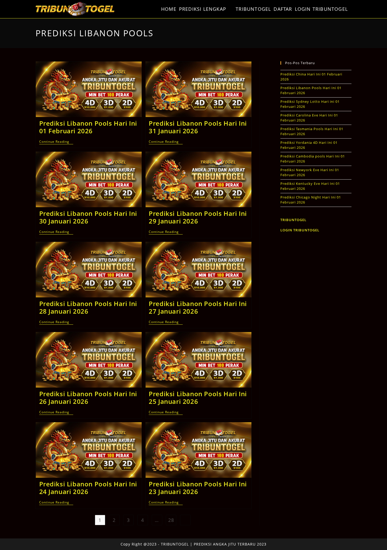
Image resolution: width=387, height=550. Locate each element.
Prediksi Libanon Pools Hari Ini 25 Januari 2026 (198, 397)
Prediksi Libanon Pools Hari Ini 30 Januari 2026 (88, 217)
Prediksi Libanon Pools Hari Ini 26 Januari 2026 (88, 397)
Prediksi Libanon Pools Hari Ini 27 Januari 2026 (198, 307)
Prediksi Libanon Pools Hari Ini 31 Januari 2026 (198, 127)
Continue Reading (56, 142)
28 (171, 520)
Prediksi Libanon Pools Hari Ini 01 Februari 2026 (88, 127)
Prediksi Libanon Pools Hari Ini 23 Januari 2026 (198, 488)
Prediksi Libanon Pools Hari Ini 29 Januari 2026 (198, 217)
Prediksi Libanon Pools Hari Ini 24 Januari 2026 (88, 488)
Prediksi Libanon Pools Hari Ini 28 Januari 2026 (88, 307)
